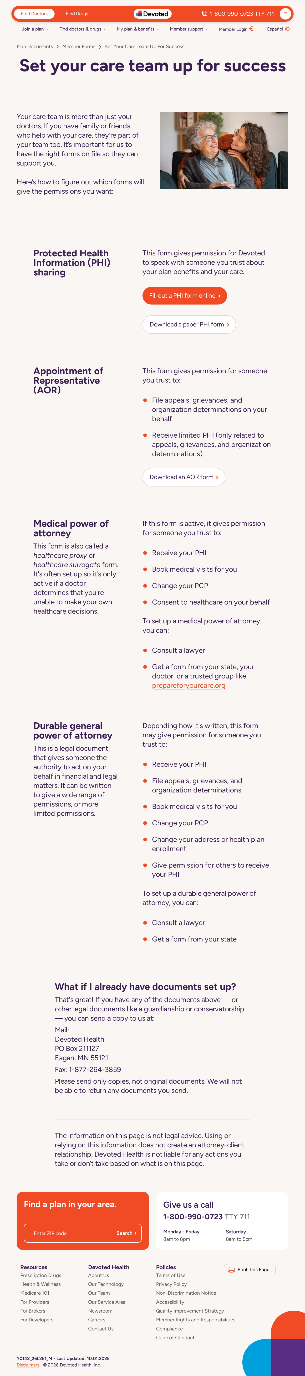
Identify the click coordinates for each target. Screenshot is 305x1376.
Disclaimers (28, 1364)
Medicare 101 (34, 1293)
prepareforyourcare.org (189, 685)
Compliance (169, 1329)
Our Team (99, 1293)
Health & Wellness (40, 1284)
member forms (79, 46)
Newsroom (100, 1311)
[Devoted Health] (152, 14)
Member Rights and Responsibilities (195, 1320)
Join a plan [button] (33, 28)
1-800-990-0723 (242, 13)
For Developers (36, 1320)
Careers (96, 1320)
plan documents (35, 46)
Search (127, 1233)
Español (275, 28)
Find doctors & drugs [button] (80, 28)
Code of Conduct (175, 1337)
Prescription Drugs (40, 1275)
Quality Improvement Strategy (190, 1311)
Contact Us (101, 1329)
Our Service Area (107, 1302)
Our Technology (106, 1284)
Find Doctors (34, 13)
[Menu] (285, 14)
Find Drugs (77, 13)
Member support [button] (186, 28)
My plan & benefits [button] (135, 28)
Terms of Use (170, 1275)
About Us (98, 1275)
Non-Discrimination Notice (186, 1293)
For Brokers (32, 1311)
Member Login (233, 29)
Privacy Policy (171, 1284)
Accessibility (170, 1302)
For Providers (34, 1302)
